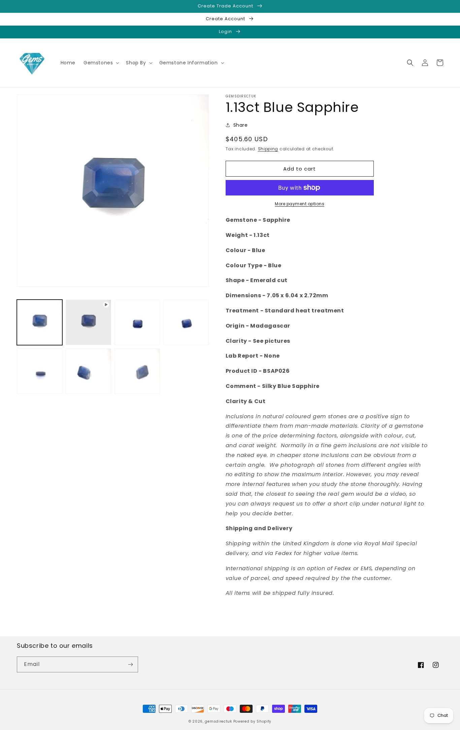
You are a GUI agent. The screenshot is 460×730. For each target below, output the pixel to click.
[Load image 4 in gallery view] (39, 371)
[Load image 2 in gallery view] (137, 322)
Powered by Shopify (252, 721)
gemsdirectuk (218, 721)
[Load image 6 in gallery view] (137, 371)
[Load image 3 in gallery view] (186, 322)
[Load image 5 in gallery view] (88, 371)
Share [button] (240, 125)
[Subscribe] (130, 664)
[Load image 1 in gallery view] (39, 322)
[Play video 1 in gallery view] (88, 322)
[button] (100, 63)
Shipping (268, 149)
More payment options (299, 204)
